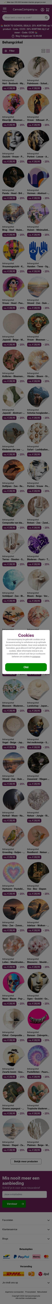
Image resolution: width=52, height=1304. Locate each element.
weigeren (36, 656)
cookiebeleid (12, 654)
